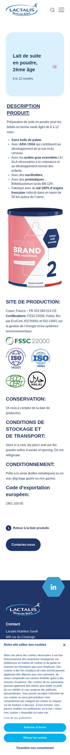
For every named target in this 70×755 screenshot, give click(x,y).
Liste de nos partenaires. (18, 717)
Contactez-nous (23, 544)
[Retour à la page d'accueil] (22, 10)
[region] (35, 697)
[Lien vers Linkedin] (53, 587)
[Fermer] (64, 645)
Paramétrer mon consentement (35, 747)
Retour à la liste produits (31, 528)
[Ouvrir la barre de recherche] (52, 9)
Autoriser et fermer (35, 727)
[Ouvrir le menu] (61, 10)
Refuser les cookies (35, 737)
